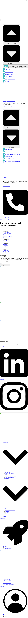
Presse (6, 513)
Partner (6, 512)
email (1, 263)
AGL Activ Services (7, 177)
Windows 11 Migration (10, 477)
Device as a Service (9, 473)
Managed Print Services (10, 476)
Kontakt (4, 516)
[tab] (15, 66)
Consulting (7, 472)
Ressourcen (5, 515)
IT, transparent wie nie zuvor (9, 101)
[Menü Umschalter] (0, 20)
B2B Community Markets (11, 474)
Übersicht (7, 508)
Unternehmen (3, 262)
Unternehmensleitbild (10, 510)
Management (8, 511)
